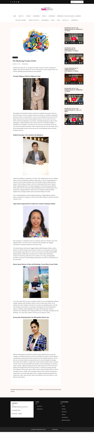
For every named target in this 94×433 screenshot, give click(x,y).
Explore (28, 16)
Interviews (52, 16)
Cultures (64, 409)
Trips (58, 20)
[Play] (66, 42)
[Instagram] (12, 2)
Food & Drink (65, 417)
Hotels (63, 406)
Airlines (63, 414)
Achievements (45, 20)
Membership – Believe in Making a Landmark (69, 16)
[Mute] (79, 42)
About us (21, 16)
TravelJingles (25, 64)
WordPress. (60, 429)
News (52, 20)
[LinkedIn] (16, 2)
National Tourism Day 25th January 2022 (50, 389)
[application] (74, 38)
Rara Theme (49, 429)
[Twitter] (14, 2)
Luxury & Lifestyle (33, 20)
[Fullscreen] (81, 42)
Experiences (36, 16)
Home (14, 16)
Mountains (64, 411)
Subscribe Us (74, 20)
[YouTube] (18, 2)
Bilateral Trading (21, 20)
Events (44, 16)
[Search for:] (77, 2)
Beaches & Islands (66, 420)
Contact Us (65, 20)
